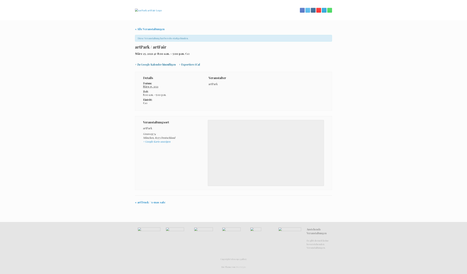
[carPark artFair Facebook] (302, 10)
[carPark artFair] (148, 10)
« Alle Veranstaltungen (150, 29)
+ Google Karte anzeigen (156, 141)
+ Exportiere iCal (189, 64)
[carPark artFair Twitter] (307, 10)
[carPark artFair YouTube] (318, 10)
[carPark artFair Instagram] (313, 10)
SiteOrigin (241, 267)
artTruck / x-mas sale (150, 202)
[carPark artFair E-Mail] (324, 10)
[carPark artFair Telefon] (329, 10)
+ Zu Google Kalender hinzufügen (155, 64)
